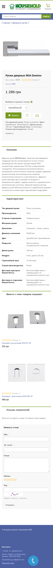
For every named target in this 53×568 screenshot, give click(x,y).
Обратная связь (8, 563)
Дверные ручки (20, 23)
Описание (11, 150)
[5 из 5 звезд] (15, 479)
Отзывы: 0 (36, 80)
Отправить (10, 505)
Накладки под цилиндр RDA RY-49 (16, 343)
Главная (6, 23)
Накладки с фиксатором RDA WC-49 (17, 396)
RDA (14, 84)
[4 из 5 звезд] (13, 479)
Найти (46, 16)
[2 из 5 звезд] (7, 479)
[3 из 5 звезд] (10, 479)
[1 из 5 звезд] (5, 479)
